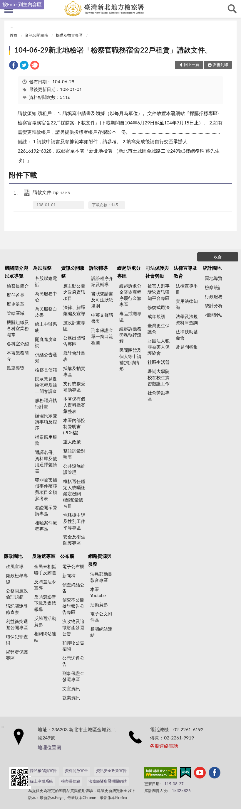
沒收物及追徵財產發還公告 (73, 627)
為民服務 (42, 268)
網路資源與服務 (100, 560)
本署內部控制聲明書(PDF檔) (74, 426)
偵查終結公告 (73, 588)
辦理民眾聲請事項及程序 (46, 422)
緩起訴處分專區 (129, 272)
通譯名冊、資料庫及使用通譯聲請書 (46, 461)
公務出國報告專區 (74, 341)
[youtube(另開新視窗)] (200, 774)
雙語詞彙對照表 (74, 454)
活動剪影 (99, 605)
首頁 (13, 36)
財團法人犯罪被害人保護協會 (159, 347)
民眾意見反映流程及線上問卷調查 (46, 385)
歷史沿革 (15, 304)
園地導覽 (213, 278)
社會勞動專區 (159, 396)
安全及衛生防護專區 (74, 540)
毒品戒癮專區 (130, 317)
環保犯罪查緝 (17, 640)
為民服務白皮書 (46, 312)
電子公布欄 (73, 567)
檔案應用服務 (46, 440)
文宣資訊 (71, 689)
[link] (13, 66)
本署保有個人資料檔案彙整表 (74, 405)
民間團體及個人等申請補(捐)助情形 (130, 359)
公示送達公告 (73, 661)
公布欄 (67, 556)
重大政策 (72, 442)
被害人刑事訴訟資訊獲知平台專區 (159, 292)
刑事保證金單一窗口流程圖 (102, 336)
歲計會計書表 (74, 356)
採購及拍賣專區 (69, 36)
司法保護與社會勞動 (157, 272)
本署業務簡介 (18, 356)
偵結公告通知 (46, 358)
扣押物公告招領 (73, 646)
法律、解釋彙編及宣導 (74, 310)
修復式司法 (159, 307)
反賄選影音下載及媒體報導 (45, 603)
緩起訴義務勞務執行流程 (130, 335)
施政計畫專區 (74, 326)
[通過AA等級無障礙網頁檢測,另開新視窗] (160, 774)
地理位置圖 (49, 747)
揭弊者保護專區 (17, 655)
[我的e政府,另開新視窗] (185, 774)
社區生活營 (159, 362)
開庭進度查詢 (46, 342)
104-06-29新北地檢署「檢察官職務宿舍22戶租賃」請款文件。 (113, 50)
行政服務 (213, 297)
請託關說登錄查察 (17, 609)
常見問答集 (187, 347)
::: (12, 28)
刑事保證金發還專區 (73, 676)
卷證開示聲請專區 (46, 511)
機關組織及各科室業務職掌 (18, 328)
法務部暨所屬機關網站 (107, 781)
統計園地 (212, 268)
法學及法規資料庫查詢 (187, 320)
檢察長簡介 (18, 286)
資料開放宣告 (76, 771)
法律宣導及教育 (185, 272)
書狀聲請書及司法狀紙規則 (102, 300)
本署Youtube (98, 592)
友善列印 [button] (220, 65)
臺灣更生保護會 (159, 329)
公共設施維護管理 (74, 469)
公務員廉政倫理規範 (17, 594)
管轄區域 (15, 313)
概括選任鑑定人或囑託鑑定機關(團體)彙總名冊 (74, 494)
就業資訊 (71, 698)
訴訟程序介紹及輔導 (102, 281)
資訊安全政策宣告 (111, 771)
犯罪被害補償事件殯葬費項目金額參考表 (46, 489)
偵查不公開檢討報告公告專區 (73, 606)
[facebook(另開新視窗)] (214, 774)
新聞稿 (69, 576)
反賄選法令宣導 (45, 585)
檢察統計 (213, 288)
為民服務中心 (46, 297)
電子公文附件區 (101, 617)
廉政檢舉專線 (17, 579)
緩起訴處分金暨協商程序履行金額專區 (130, 295)
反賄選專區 (44, 556)
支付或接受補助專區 (74, 387)
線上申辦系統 (46, 327)
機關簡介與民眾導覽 (16, 272)
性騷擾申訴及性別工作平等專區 (74, 521)
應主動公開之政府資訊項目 (74, 292)
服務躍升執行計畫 (46, 403)
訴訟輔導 (98, 268)
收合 (218, 257)
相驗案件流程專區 (46, 526)
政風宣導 (15, 567)
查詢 (232, 9)
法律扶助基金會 (187, 335)
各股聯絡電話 (46, 281)
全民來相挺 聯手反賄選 (45, 570)
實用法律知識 (187, 304)
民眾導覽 (15, 368)
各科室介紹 (18, 344)
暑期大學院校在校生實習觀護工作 (159, 377)
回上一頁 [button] (191, 65)
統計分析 (213, 306)
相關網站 (213, 315)
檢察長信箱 (46, 370)
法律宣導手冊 (187, 289)
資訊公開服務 (36, 36)
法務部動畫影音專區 (101, 577)
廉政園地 (13, 556)
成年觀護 (156, 317)
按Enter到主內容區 (22, 4)
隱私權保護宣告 (43, 771)
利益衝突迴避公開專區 (17, 624)
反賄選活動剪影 (45, 622)
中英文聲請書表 (102, 318)
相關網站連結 (45, 637)
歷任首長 (15, 295)
